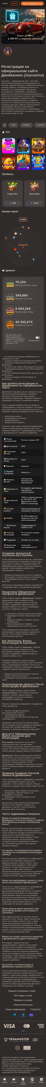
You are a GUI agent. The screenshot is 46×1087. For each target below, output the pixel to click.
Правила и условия (23, 1000)
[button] (23, 125)
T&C (16, 343)
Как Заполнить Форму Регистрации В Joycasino (24, 367)
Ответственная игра (23, 1005)
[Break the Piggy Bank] (8, 162)
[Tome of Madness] (23, 145)
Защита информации (15, 1009)
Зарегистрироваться (32, 4)
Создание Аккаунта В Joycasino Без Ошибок (22, 361)
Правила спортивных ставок (21, 991)
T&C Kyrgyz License (23, 996)
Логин (15, 4)
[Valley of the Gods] (23, 162)
